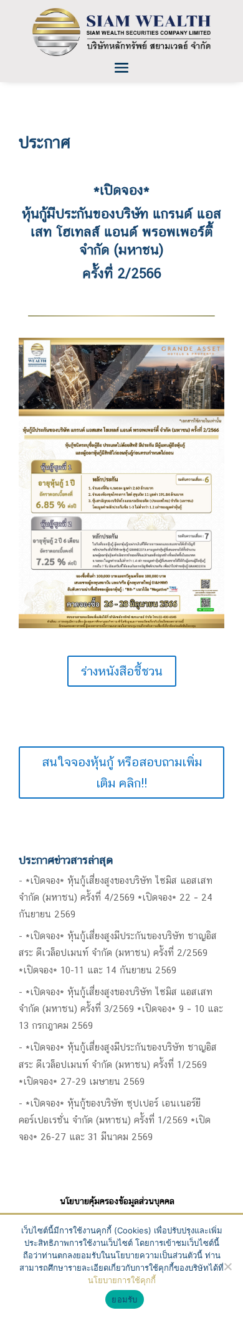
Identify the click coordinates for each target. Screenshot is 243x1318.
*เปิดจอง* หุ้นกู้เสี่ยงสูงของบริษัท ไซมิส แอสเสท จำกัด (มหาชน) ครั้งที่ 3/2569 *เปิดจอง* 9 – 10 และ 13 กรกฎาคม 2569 (121, 1008)
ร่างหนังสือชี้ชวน (122, 671)
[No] (227, 1266)
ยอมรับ (124, 1299)
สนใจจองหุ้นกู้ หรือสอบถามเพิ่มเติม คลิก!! (122, 772)
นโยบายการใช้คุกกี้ (122, 1280)
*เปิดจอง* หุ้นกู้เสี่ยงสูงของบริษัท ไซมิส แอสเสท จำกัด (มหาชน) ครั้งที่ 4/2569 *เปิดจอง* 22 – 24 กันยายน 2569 (115, 897)
